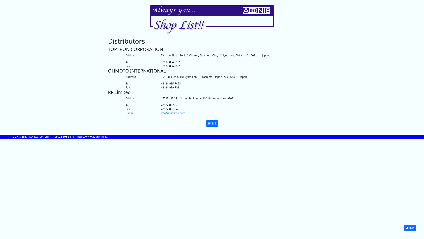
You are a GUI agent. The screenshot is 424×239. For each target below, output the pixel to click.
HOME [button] (212, 123)
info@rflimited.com (173, 113)
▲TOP (410, 228)
